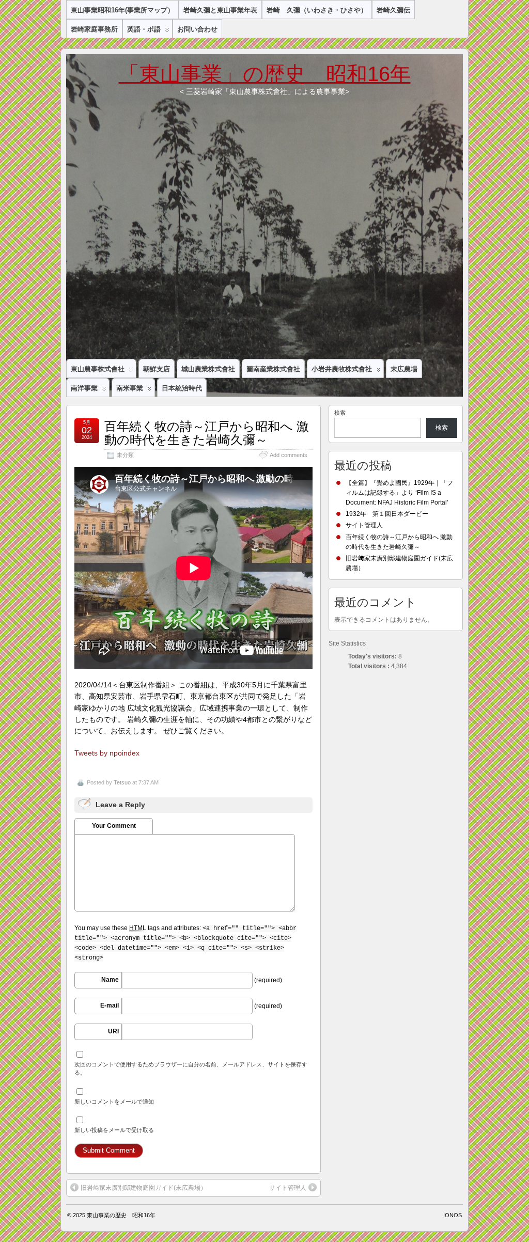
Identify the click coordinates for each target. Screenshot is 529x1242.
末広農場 (404, 369)
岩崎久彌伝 (393, 10)
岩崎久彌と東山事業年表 (220, 10)
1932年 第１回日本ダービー (387, 513)
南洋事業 (84, 388)
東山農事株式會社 (98, 369)
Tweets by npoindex (106, 753)
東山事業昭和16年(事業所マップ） (122, 10)
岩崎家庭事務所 (94, 29)
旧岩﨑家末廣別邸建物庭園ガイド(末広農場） (144, 1187)
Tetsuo (122, 782)
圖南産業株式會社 (273, 369)
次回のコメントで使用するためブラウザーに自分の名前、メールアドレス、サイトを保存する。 (190, 1068)
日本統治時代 (182, 388)
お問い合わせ (197, 29)
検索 (340, 413)
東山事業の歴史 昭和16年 (121, 1215)
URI (113, 1031)
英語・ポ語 (144, 29)
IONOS (452, 1215)
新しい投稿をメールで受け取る (114, 1130)
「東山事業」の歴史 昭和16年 (265, 73)
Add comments (288, 455)
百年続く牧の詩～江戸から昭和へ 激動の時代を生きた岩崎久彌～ (206, 433)
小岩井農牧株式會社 (342, 369)
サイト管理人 (287, 1187)
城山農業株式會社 (208, 369)
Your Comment (114, 825)
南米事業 (129, 388)
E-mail (109, 1005)
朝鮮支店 (156, 369)
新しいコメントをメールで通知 (114, 1101)
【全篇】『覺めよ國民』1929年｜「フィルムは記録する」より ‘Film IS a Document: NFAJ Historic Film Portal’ (399, 492)
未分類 (125, 455)
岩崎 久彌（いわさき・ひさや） (317, 10)
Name (110, 979)
